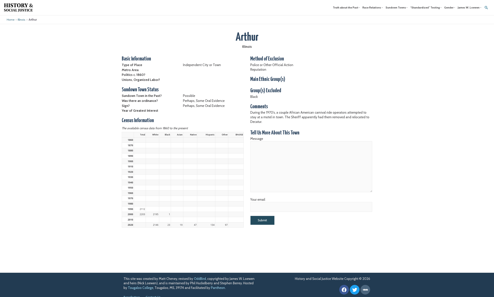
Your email (257, 199)
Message (256, 139)
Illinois (21, 19)
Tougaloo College (140, 288)
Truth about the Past (345, 7)
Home (10, 19)
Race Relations (371, 7)
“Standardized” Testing (425, 7)
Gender (448, 7)
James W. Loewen (469, 7)
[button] (486, 7)
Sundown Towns (396, 7)
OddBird (200, 279)
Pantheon (218, 288)
